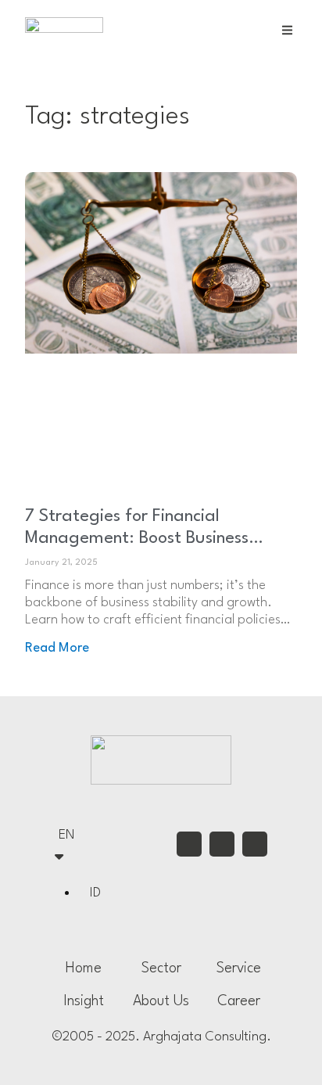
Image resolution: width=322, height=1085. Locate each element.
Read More (57, 648)
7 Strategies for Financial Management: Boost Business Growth (137, 538)
